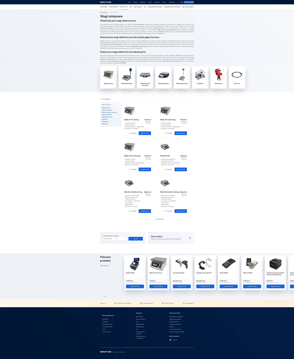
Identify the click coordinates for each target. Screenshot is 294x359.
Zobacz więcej (104, 265)
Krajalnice (105, 119)
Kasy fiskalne (103, 6)
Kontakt (150, 2)
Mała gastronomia (107, 324)
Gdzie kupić (171, 2)
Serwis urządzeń (168, 303)
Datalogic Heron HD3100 (203, 273)
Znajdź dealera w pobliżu (176, 316)
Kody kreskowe (138, 6)
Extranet (164, 2)
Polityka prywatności (175, 324)
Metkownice (105, 121)
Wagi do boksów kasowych (109, 112)
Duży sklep (105, 321)
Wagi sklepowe (124, 6)
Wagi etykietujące (107, 114)
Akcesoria (105, 123)
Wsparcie (135, 2)
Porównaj (133, 133)
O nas (129, 2)
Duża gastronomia (107, 326)
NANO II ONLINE (247, 273)
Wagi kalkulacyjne (107, 110)
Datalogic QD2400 (178, 273)
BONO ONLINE (130, 273)
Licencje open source (175, 329)
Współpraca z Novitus (175, 319)
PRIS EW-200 (165, 156)
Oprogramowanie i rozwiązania (172, 6)
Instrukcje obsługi (148, 303)
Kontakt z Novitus (174, 321)
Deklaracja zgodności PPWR (176, 331)
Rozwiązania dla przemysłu (155, 6)
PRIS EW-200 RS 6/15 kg (133, 192)
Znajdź (135, 238)
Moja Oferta (188, 2)
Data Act (171, 326)
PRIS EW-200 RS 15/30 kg (169, 192)
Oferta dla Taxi (107, 331)
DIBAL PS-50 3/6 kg (131, 120)
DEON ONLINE (224, 273)
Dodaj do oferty (144, 133)
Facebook (174, 339)
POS (131, 6)
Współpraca (143, 2)
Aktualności (157, 2)
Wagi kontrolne (106, 107)
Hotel (104, 329)
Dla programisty (189, 303)
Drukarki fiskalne (113, 6)
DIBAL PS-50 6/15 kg (167, 120)
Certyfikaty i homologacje (124, 303)
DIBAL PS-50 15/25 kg (132, 156)
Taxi (145, 6)
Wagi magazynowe (107, 117)
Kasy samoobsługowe (188, 6)
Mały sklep (105, 319)
